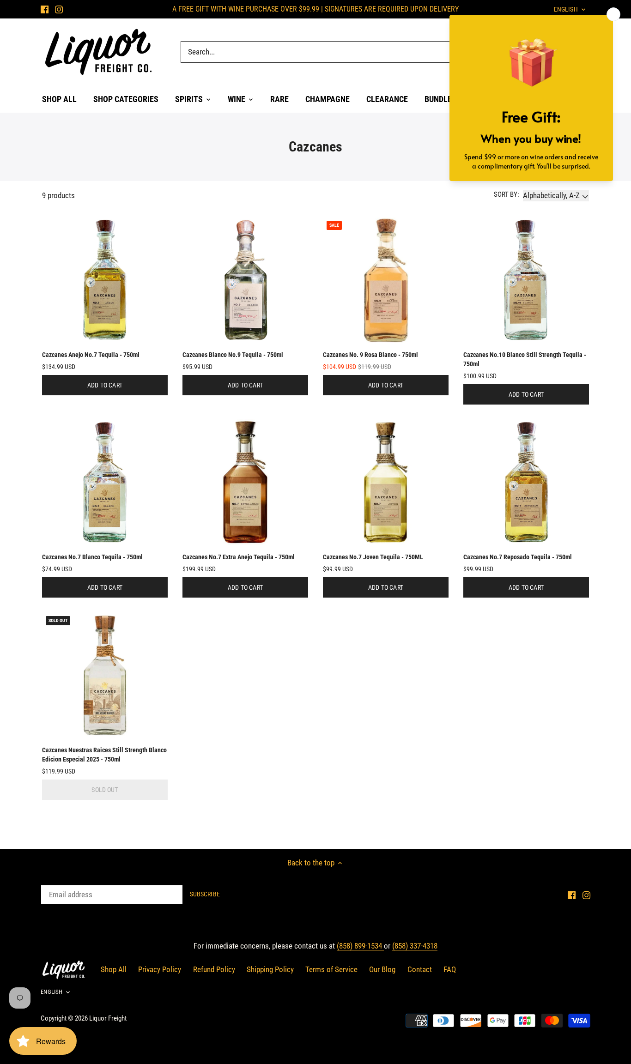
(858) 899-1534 (360, 945)
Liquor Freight (108, 1018)
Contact (419, 969)
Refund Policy (214, 969)
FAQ (449, 969)
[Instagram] (59, 9)
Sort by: (506, 194)
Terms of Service (331, 969)
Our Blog (382, 969)
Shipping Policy (270, 969)
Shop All (114, 969)
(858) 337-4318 (414, 945)
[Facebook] (45, 9)
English (51, 991)
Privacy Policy (159, 969)
